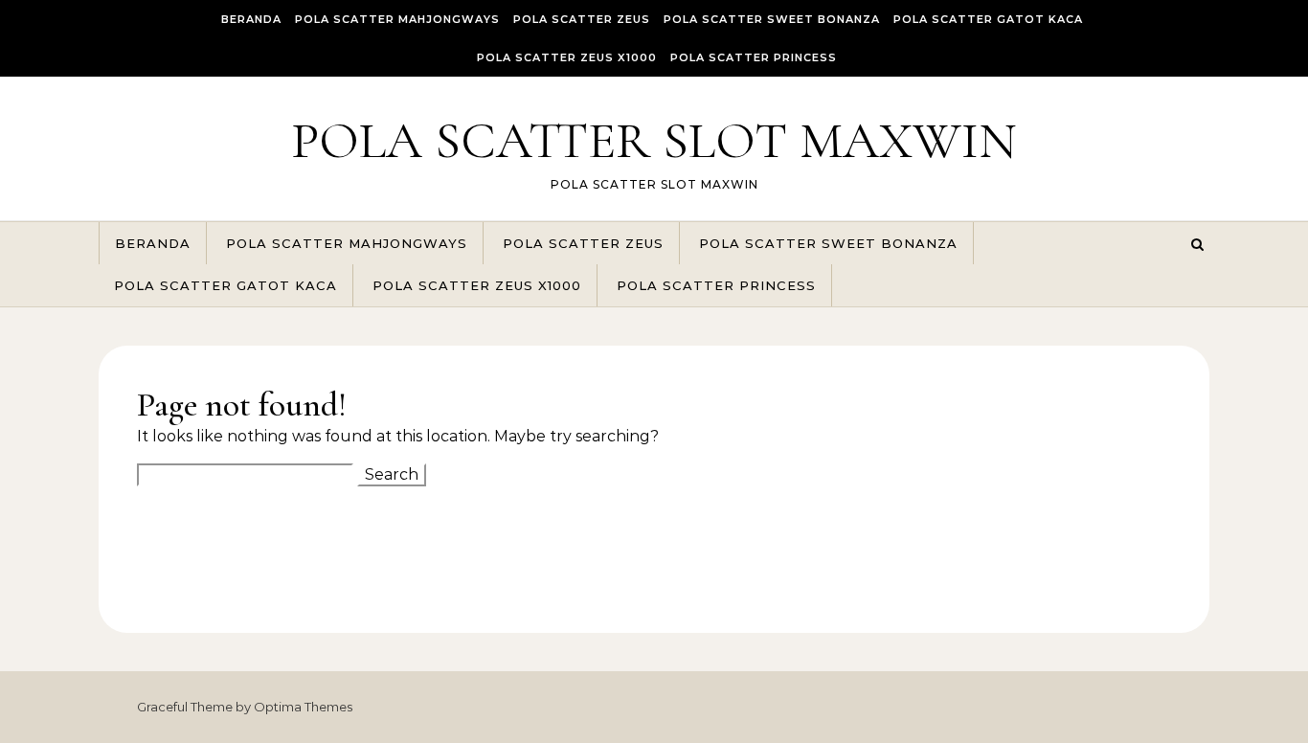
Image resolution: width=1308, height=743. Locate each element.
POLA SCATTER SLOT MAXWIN (654, 140)
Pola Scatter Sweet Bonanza (772, 19)
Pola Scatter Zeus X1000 (567, 57)
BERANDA (251, 19)
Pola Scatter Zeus (581, 19)
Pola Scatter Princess (753, 57)
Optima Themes (303, 706)
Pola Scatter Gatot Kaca (988, 19)
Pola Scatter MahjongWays (397, 19)
